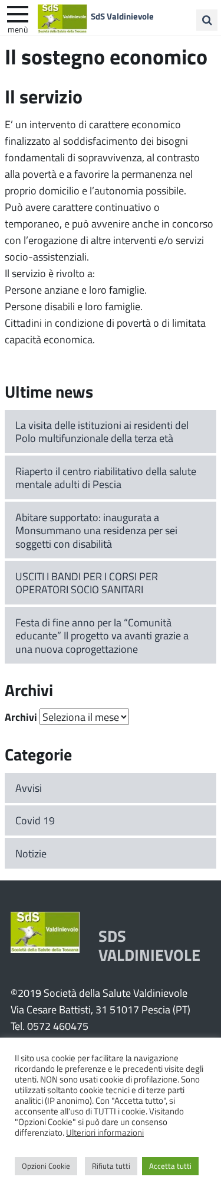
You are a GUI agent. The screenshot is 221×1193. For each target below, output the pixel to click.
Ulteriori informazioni (105, 1132)
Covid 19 (35, 820)
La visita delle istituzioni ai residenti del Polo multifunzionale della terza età (102, 432)
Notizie (31, 853)
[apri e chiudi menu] (17, 13)
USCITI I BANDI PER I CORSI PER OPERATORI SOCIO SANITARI (86, 583)
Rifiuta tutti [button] (111, 1166)
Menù (18, 29)
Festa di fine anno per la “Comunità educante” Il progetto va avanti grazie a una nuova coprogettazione (102, 635)
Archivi (21, 716)
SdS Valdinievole (122, 15)
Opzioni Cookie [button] (46, 1166)
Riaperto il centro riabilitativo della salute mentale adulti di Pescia (105, 478)
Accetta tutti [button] (170, 1166)
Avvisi (28, 788)
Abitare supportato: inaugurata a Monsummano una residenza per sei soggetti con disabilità (96, 530)
